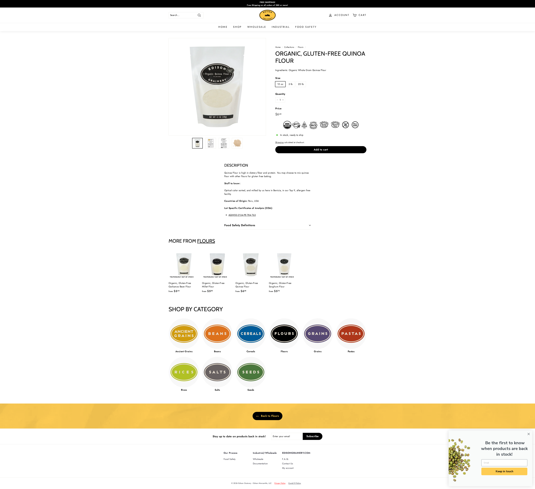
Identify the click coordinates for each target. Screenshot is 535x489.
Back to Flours (269, 416)
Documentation (260, 463)
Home (223, 27)
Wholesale (256, 27)
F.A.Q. (285, 459)
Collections (289, 47)
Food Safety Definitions (239, 225)
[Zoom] (217, 86)
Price (278, 108)
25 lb (301, 84)
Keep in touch (504, 471)
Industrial (281, 27)
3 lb (291, 84)
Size (277, 78)
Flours (300, 47)
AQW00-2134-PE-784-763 (242, 215)
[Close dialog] (528, 434)
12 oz (280, 84)
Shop (237, 27)
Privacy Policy (280, 483)
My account (288, 468)
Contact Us (287, 463)
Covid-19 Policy (294, 483)
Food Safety (306, 27)
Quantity (280, 94)
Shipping (279, 142)
